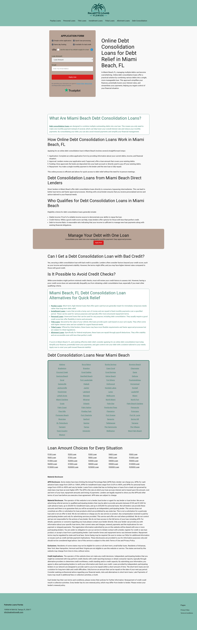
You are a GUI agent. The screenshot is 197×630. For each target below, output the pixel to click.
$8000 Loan (93, 464)
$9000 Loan (113, 464)
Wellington (111, 431)
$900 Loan (113, 458)
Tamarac (135, 423)
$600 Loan (52, 458)
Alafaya (62, 364)
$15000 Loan (53, 467)
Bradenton (62, 368)
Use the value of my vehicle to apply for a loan (74, 49)
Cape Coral (110, 368)
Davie (135, 372)
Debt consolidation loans (59, 126)
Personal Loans (57, 316)
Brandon (86, 368)
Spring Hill (135, 419)
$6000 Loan (52, 464)
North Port (135, 400)
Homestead (134, 384)
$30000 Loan (114, 467)
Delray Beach (111, 376)
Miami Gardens (62, 400)
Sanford (86, 419)
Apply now (72, 77)
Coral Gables (86, 372)
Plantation (111, 411)
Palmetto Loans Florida (13, 605)
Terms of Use (88, 83)
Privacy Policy (80, 83)
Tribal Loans (56, 327)
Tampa (86, 427)
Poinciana (135, 411)
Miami (134, 396)
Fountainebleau (135, 380)
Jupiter (86, 388)
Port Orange (110, 415)
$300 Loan (92, 454)
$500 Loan (133, 454)
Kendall (135, 388)
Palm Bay (110, 404)
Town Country (62, 431)
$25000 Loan (93, 467)
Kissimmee (62, 392)
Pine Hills (62, 411)
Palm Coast (62, 407)
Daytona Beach (62, 376)
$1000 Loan (133, 458)
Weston (62, 435)
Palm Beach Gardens (135, 404)
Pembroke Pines (110, 407)
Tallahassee (110, 423)
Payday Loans (56, 306)
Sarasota (110, 419)
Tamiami (62, 427)
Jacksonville (62, 388)
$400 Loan (113, 454)
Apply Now (98, 243)
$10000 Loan (134, 464)
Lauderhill (135, 392)
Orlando (86, 404)
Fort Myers (110, 380)
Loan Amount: (57, 56)
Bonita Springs (110, 364)
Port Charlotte (86, 415)
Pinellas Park (86, 411)
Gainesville (62, 384)
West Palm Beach (135, 431)
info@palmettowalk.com (13, 612)
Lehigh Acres (62, 396)
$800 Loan (92, 458)
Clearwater (135, 368)
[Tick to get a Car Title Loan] (91, 49)
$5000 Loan (133, 461)
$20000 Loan (73, 467)
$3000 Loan (93, 461)
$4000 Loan (113, 461)
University (86, 431)
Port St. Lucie (135, 415)
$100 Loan (52, 454)
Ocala (62, 404)
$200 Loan (72, 454)
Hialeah (86, 384)
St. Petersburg (62, 423)
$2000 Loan (72, 461)
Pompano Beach (62, 415)
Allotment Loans (57, 332)
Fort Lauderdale (86, 380)
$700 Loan (72, 458)
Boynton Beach (135, 364)
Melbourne (111, 396)
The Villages (135, 427)
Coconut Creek (62, 372)
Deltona (135, 376)
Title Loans (55, 322)
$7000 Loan (72, 464)
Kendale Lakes (110, 388)
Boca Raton (86, 364)
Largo (110, 392)
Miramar (86, 400)
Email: (54, 65)
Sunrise (86, 423)
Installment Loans (58, 311)
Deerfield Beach (86, 376)
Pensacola (135, 407)
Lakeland (86, 392)
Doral (62, 380)
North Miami (110, 400)
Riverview (62, 419)
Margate (86, 396)
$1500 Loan (52, 461)
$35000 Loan (134, 467)
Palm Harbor (86, 407)
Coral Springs (110, 372)
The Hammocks (110, 427)
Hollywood (111, 384)
